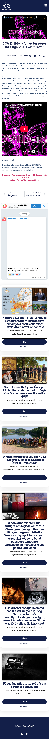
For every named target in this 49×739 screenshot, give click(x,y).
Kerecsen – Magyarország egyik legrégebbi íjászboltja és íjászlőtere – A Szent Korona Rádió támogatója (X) (24, 177)
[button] (30, 55)
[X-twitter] (27, 734)
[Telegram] (22, 734)
